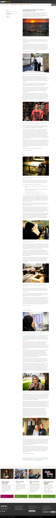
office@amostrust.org (3, 509)
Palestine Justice (5, 4)
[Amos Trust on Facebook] (2, 511)
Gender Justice (22, 4)
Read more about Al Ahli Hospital (28, 453)
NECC (24, 180)
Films (38, 1)
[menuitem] (4, 4)
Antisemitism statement (18, 508)
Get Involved (30, 4)
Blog (30, 1)
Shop (41, 1)
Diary (27, 1)
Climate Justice (13, 4)
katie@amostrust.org (39, 460)
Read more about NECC (27, 305)
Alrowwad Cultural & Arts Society (28, 76)
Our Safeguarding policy (18, 507)
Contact (48, 1)
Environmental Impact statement (20, 509)
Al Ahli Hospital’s (33, 335)
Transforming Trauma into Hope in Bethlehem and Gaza (33, 10)
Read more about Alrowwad (27, 150)
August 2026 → (4, 496)
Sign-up (44, 1)
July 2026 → (18, 496)
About (24, 1)
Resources (34, 1)
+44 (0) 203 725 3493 (4, 508)
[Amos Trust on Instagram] (0, 511)
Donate (53, 4)
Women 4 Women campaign (28, 336)
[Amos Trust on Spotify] (4, 511)
